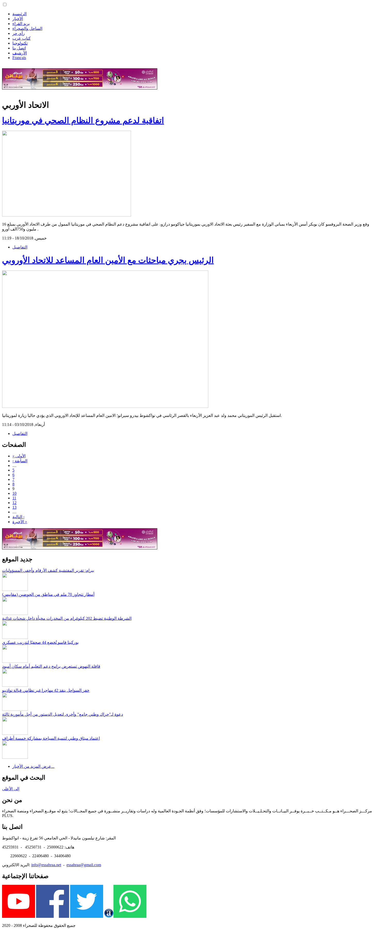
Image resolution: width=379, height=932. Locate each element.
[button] (4, 4)
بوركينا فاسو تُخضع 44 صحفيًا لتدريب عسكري (40, 642)
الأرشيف (19, 53)
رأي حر (18, 33)
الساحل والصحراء (27, 28)
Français (19, 57)
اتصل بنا (19, 48)
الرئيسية (19, 14)
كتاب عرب (21, 38)
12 (14, 502)
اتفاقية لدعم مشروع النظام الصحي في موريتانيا (83, 120)
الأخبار (17, 19)
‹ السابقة (19, 461)
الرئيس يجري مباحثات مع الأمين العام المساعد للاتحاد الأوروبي (108, 260)
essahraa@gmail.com (84, 865)
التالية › (18, 517)
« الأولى (19, 456)
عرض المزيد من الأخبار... (33, 766)
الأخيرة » (19, 521)
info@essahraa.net (46, 865)
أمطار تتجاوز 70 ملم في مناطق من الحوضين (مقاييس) (48, 594)
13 (14, 507)
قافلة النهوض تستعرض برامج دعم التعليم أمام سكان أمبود (51, 666)
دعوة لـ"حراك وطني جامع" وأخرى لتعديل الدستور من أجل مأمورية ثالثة (62, 714)
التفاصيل (19, 247)
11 (14, 498)
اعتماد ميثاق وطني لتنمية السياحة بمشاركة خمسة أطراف (51, 738)
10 (14, 493)
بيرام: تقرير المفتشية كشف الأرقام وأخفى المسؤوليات (48, 570)
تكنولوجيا (20, 43)
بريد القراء (21, 23)
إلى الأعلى (10, 789)
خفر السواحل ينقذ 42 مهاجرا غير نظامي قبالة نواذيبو (45, 690)
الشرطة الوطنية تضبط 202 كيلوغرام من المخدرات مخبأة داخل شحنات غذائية (66, 618)
